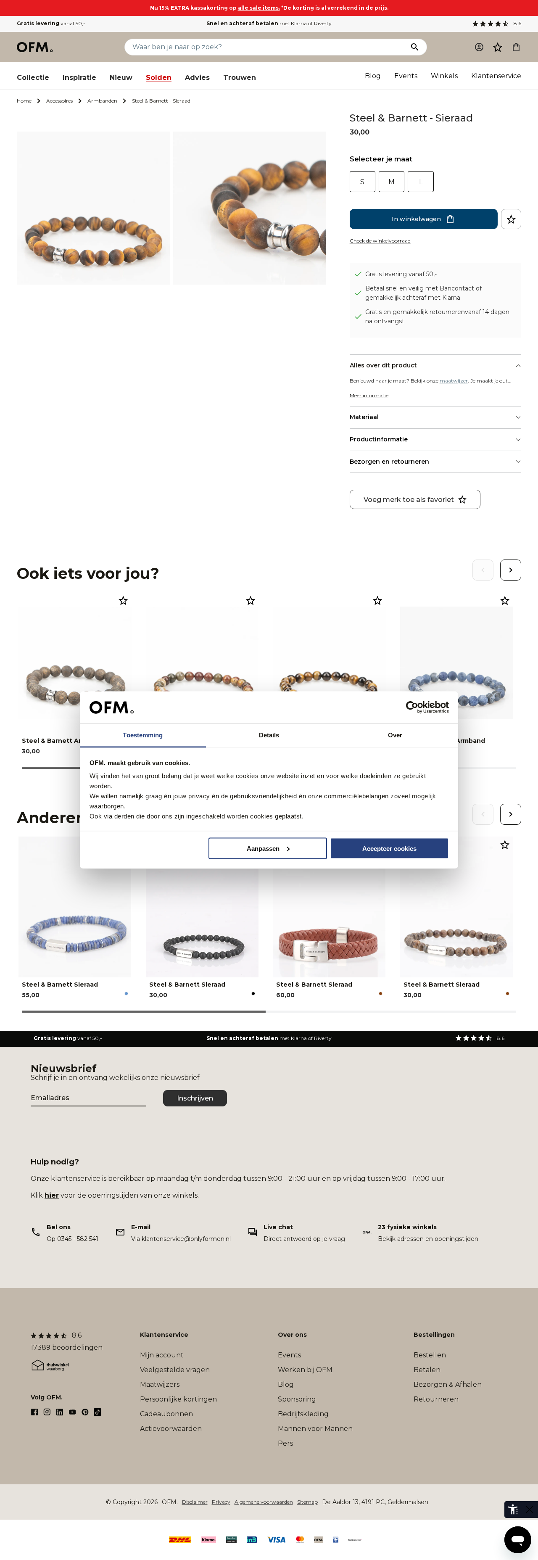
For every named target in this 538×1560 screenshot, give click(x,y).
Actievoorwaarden (171, 1429)
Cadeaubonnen (166, 1414)
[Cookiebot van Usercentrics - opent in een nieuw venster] (412, 707)
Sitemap (307, 1502)
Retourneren (436, 1399)
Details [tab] (269, 735)
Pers (285, 1443)
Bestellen (430, 1355)
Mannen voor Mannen (315, 1429)
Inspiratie (79, 78)
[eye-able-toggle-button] (529, 1509)
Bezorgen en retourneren (389, 461)
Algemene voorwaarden (264, 1502)
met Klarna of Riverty (269, 23)
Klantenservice (496, 76)
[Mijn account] (479, 47)
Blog (373, 76)
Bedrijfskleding (303, 1414)
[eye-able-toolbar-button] (512, 1509)
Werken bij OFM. (306, 1370)
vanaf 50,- (51, 23)
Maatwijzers (159, 1384)
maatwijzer (454, 380)
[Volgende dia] (510, 570)
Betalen (427, 1370)
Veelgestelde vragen (175, 1370)
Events (405, 76)
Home (24, 101)
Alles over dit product (383, 365)
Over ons (292, 1334)
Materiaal (364, 417)
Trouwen (239, 78)
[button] (498, 47)
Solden (158, 78)
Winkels (444, 76)
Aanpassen (263, 848)
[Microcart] (516, 47)
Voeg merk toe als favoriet (409, 500)
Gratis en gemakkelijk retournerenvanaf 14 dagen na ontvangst (437, 316)
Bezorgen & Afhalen (448, 1384)
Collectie (33, 78)
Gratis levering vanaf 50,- (401, 274)
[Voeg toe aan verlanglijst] (511, 219)
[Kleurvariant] (126, 993)
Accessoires (59, 101)
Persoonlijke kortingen (178, 1399)
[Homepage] (35, 47)
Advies (197, 78)
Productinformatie (379, 439)
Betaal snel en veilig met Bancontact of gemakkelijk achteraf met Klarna (423, 293)
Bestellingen (434, 1334)
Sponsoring (297, 1399)
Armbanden (102, 101)
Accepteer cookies (389, 848)
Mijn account (162, 1355)
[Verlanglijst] (498, 47)
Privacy (221, 1502)
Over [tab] (395, 735)
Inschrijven (195, 1098)
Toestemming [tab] (143, 735)
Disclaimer (195, 1502)
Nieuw (121, 78)
